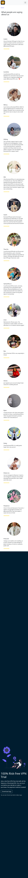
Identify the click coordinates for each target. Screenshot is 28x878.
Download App (6, 791)
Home (2, 7)
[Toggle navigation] (25, 2)
